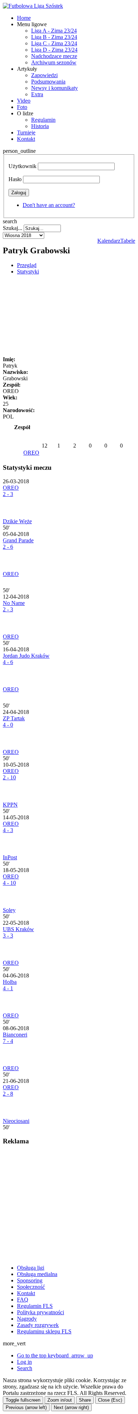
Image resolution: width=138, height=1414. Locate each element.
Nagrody (27, 1319)
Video (23, 101)
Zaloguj (18, 192)
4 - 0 (8, 725)
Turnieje (26, 132)
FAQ (22, 1300)
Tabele (127, 241)
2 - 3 (8, 494)
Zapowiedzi (44, 75)
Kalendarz (108, 241)
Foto (22, 107)
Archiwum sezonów (53, 62)
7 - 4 (8, 1041)
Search (24, 1368)
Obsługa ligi (30, 1268)
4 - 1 (8, 988)
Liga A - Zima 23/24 (54, 31)
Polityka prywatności (40, 1312)
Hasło (15, 179)
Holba (10, 982)
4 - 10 (9, 883)
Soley (9, 910)
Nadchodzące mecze (54, 56)
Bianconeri (15, 1035)
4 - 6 (8, 662)
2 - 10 (9, 777)
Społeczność (31, 1287)
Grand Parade (18, 540)
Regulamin (43, 120)
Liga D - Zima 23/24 (54, 50)
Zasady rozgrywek (38, 1325)
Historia (40, 126)
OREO (31, 453)
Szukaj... (12, 228)
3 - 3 (8, 936)
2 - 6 (8, 547)
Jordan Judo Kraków (26, 656)
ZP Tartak (14, 718)
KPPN (10, 805)
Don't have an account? (49, 205)
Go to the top (55, 1355)
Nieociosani (16, 1121)
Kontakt (26, 139)
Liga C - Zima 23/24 (54, 43)
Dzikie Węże (17, 521)
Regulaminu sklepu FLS (44, 1331)
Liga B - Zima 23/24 (54, 37)
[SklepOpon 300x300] (56, 1256)
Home (24, 18)
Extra (37, 94)
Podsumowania (48, 82)
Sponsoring (29, 1280)
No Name (14, 603)
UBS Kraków (18, 929)
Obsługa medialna (37, 1274)
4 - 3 (8, 830)
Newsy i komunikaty (54, 88)
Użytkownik (22, 166)
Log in (24, 1362)
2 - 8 (8, 1094)
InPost (10, 857)
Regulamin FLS (35, 1306)
